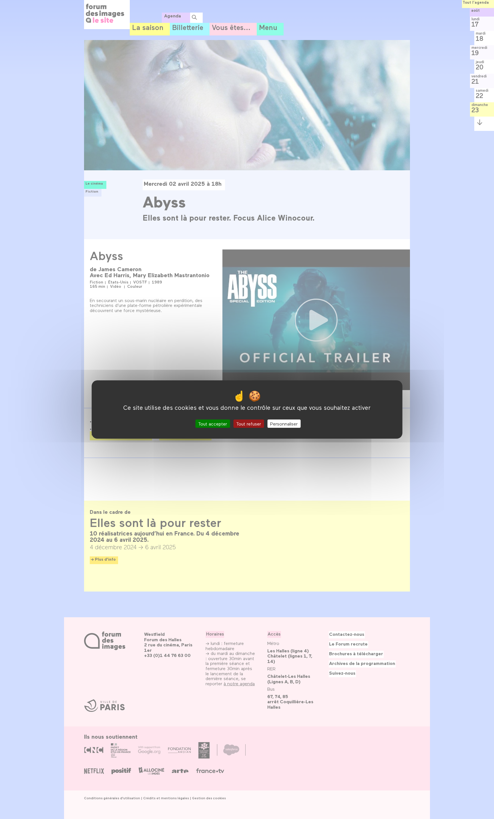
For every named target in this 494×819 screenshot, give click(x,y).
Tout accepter (212, 423)
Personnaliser (284, 423)
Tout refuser (248, 423)
